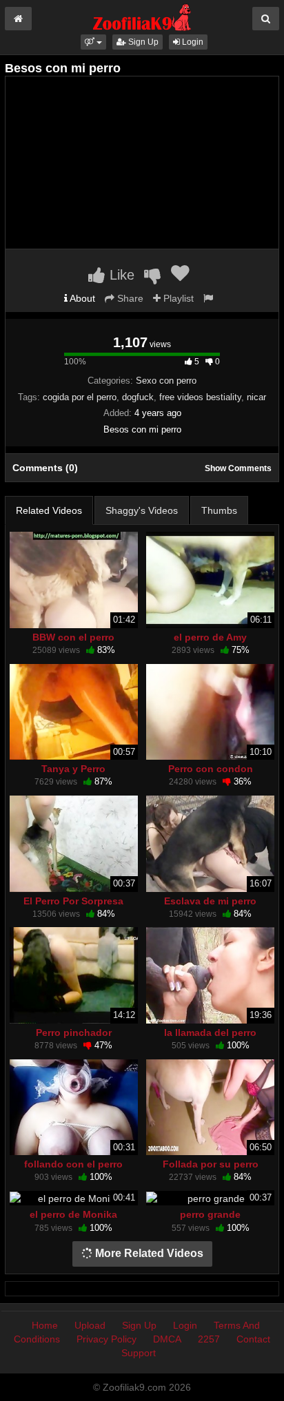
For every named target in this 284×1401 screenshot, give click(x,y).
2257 (209, 1339)
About (81, 298)
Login (191, 42)
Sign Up (142, 42)
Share (128, 298)
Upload (89, 1325)
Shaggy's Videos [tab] (141, 510)
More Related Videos (147, 1253)
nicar (256, 397)
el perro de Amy (210, 637)
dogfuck (138, 397)
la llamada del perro (210, 1032)
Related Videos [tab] (49, 510)
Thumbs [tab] (219, 510)
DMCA (167, 1339)
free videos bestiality (200, 397)
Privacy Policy (106, 1339)
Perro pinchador (74, 1032)
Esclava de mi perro (210, 900)
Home (45, 1325)
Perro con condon (210, 768)
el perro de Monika (73, 1214)
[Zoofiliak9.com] (142, 16)
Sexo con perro (166, 380)
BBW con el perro (73, 637)
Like (119, 274)
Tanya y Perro (73, 768)
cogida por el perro (79, 397)
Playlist (177, 298)
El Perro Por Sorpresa (73, 900)
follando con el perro (73, 1164)
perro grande (210, 1214)
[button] (93, 42)
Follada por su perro (210, 1164)
